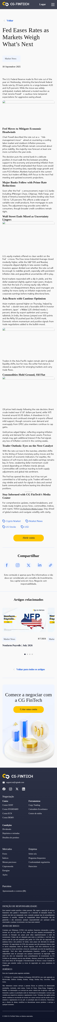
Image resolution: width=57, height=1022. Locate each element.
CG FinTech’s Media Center (31, 509)
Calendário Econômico (38, 809)
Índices (5, 858)
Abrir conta (28, 537)
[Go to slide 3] (29, 654)
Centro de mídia (35, 813)
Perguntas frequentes (37, 858)
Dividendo (6, 829)
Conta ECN (7, 813)
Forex (4, 854)
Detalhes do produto (10, 838)
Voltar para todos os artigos (30, 669)
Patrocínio (33, 866)
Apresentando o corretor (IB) (14, 891)
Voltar (10, 20)
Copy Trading (34, 805)
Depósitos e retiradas (10, 833)
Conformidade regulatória (39, 862)
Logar (42, 4)
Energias (6, 870)
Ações (4, 875)
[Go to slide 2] (27, 654)
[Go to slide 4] (32, 654)
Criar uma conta (28, 709)
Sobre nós (33, 854)
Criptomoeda (7, 866)
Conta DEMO (8, 818)
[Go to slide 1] (25, 654)
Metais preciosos (9, 862)
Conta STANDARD (10, 809)
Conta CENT (7, 805)
